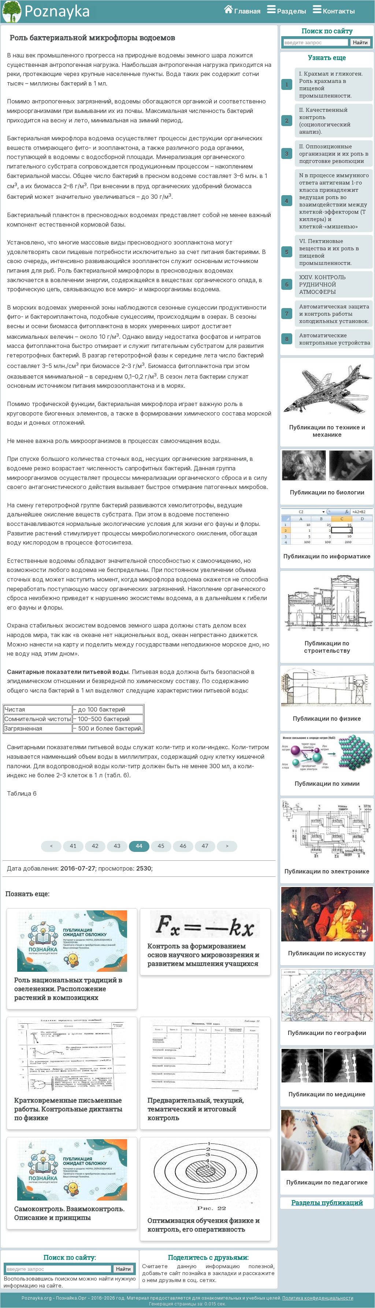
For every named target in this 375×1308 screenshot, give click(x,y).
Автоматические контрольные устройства (334, 338)
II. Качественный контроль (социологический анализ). (324, 120)
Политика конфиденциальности (317, 1298)
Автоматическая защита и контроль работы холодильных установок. (334, 314)
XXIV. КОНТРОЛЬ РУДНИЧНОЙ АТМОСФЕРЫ (322, 284)
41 (73, 846)
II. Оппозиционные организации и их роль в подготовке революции (333, 153)
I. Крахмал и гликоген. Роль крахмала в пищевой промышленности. (331, 84)
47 (205, 846)
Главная (247, 11)
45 (161, 846)
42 (95, 846)
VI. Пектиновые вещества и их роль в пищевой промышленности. (329, 251)
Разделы (291, 11)
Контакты (339, 11)
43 (117, 846)
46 (183, 846)
